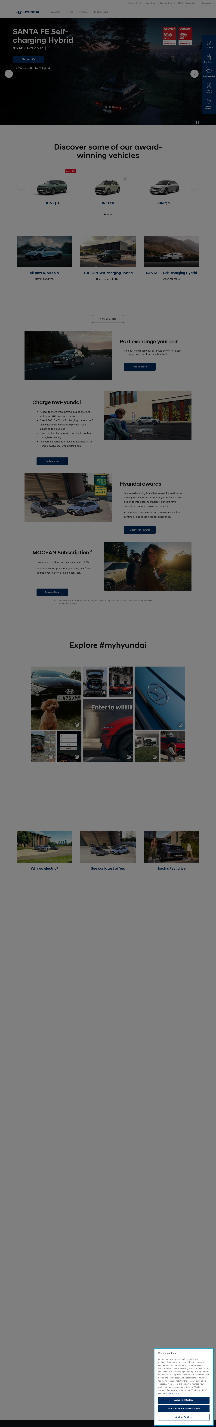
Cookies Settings (183, 1417)
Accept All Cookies (183, 1400)
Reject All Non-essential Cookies (183, 1408)
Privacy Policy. (173, 1393)
